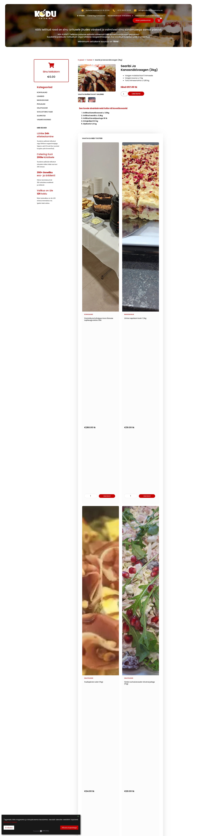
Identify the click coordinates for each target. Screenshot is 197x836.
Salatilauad (42, 108)
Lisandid (40, 96)
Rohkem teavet (10, 822)
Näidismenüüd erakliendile (147, 16)
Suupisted (41, 116)
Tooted (89, 60)
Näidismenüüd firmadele (119, 16)
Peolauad (41, 104)
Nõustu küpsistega (69, 827)
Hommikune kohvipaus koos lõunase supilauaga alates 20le (98, 319)
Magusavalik (43, 100)
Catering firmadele (96, 16)
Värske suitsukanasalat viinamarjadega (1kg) (139, 683)
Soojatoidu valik (45, 112)
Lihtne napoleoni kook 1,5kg (135, 318)
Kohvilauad (42, 92)
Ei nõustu (9, 827)
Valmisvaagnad (44, 119)
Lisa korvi (136, 93)
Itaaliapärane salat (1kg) (93, 682)
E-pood (81, 60)
